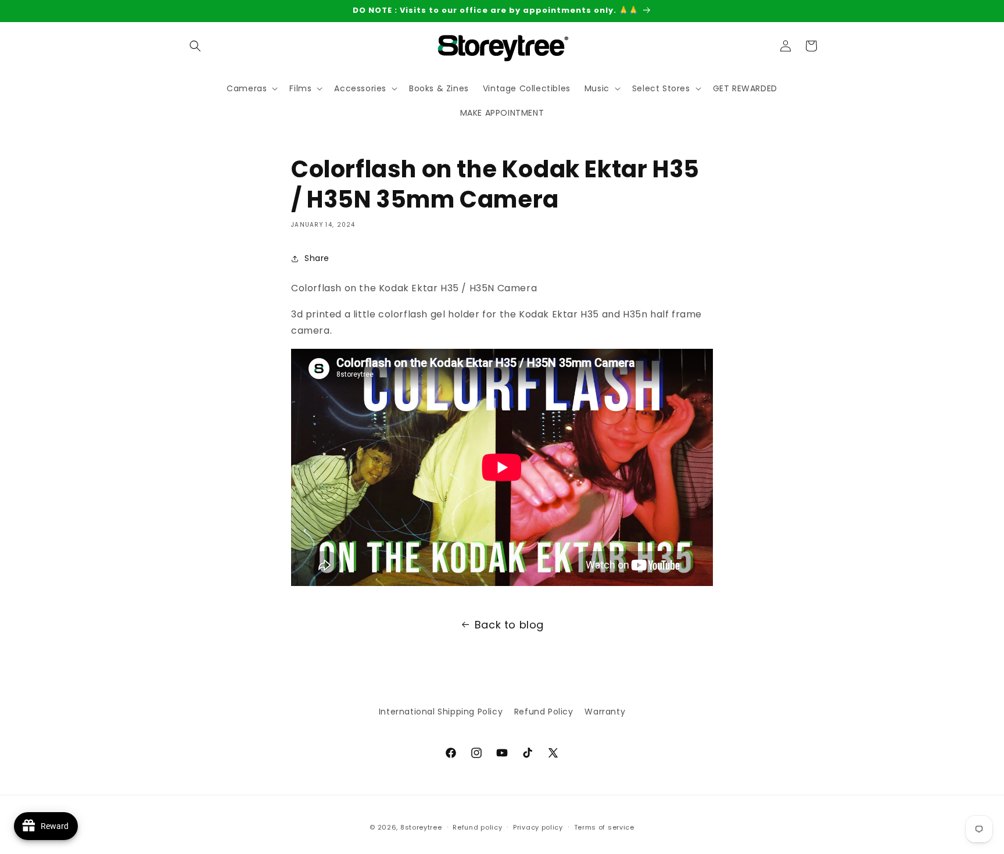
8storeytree (421, 827)
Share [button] (316, 258)
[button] (195, 46)
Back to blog (509, 624)
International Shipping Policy (441, 711)
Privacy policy (538, 826)
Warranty (605, 711)
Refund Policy (543, 711)
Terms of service (604, 826)
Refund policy (477, 826)
